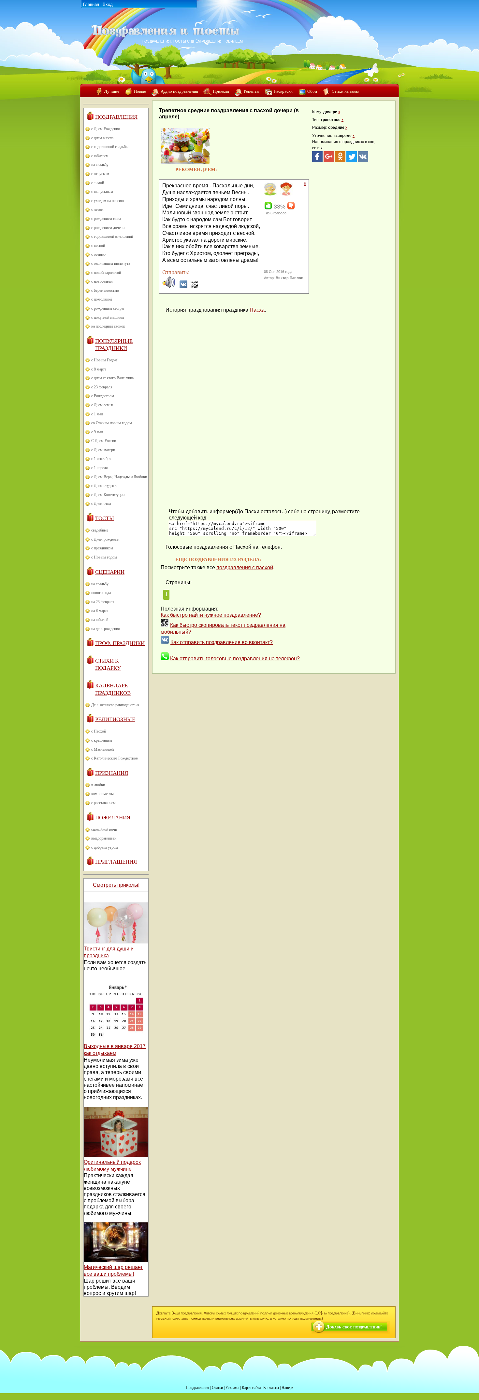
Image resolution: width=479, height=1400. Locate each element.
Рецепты (251, 91)
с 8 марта (98, 369)
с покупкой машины (107, 317)
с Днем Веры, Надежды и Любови (119, 477)
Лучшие (111, 91)
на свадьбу (100, 164)
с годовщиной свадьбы (109, 146)
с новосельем (102, 281)
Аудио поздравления (179, 91)
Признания (111, 773)
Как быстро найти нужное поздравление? (211, 615)
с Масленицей (102, 749)
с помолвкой (101, 299)
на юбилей (99, 619)
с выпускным (102, 191)
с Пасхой (98, 731)
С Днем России (103, 440)
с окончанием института (110, 263)
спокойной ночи (104, 829)
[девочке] (285, 194)
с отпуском (100, 173)
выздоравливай (103, 838)
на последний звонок (108, 326)
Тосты (104, 518)
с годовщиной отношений (112, 236)
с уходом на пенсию (107, 200)
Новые (140, 91)
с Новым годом (104, 557)
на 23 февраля (102, 601)
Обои (312, 91)
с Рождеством (102, 396)
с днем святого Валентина (112, 378)
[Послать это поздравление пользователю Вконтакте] (183, 286)
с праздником (102, 548)
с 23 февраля (101, 387)
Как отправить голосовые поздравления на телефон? (235, 658)
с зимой (97, 183)
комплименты (102, 793)
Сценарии (109, 572)
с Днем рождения (105, 539)
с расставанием (103, 803)
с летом (97, 209)
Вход (108, 4)
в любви (98, 785)
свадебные (99, 530)
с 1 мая (97, 414)
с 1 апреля (99, 467)
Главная (91, 4)
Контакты (271, 1387)
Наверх (288, 1387)
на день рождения (105, 628)
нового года (101, 592)
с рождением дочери (107, 227)
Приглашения (116, 862)
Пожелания (112, 817)
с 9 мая (97, 432)
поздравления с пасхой (244, 567)
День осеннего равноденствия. (115, 705)
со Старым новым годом (111, 423)
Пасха (257, 310)
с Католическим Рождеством (114, 758)
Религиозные (115, 719)
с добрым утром (104, 847)
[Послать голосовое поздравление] (168, 286)
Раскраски (283, 91)
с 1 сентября (101, 458)
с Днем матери (103, 450)
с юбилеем (100, 156)
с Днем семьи (102, 405)
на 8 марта (99, 610)
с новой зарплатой (106, 272)
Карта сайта (251, 1387)
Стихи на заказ (345, 91)
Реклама (232, 1387)
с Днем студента (104, 485)
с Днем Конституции (107, 494)
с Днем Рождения (105, 129)
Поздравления (116, 117)
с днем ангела (102, 138)
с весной (98, 245)
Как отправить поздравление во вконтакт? (221, 642)
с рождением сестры (107, 308)
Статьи (217, 1387)
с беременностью (105, 290)
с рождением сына (106, 218)
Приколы (221, 91)
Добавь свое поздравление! (354, 1327)
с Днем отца (101, 503)
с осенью (98, 254)
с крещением (101, 740)
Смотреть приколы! (116, 885)
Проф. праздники (120, 643)
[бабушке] (270, 194)
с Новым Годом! (105, 360)
